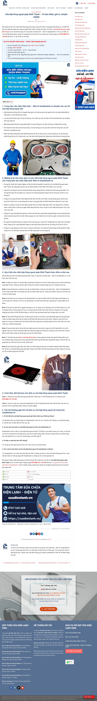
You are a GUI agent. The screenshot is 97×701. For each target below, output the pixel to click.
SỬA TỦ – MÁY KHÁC (61, 8)
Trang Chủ (12, 8)
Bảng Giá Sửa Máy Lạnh (81, 22)
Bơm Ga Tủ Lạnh (79, 63)
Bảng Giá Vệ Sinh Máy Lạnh (82, 28)
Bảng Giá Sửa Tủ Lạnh (80, 54)
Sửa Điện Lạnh (79, 16)
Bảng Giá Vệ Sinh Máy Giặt (82, 48)
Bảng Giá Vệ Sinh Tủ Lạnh (81, 60)
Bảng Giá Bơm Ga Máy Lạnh (82, 34)
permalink (49, 539)
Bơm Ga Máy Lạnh (80, 31)
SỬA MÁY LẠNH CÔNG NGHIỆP (38, 8)
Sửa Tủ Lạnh (78, 51)
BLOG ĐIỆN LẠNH (78, 8)
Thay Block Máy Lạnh (80, 37)
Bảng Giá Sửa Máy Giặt (81, 42)
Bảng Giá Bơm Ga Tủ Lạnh (82, 66)
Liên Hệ (86, 8)
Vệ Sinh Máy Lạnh (79, 25)
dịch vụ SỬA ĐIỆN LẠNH (73, 632)
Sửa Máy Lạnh (78, 19)
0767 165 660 (17, 48)
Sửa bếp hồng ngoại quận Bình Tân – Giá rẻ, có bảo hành (53, 563)
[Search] (77, 3)
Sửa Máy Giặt (78, 39)
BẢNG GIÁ (70, 8)
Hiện (11, 102)
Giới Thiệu (18, 8)
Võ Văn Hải (42, 21)
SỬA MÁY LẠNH (25, 8)
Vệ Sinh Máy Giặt (79, 45)
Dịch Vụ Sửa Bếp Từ (36, 12)
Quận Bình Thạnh (33, 45)
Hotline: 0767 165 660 (74, 651)
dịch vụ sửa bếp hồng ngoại (27, 337)
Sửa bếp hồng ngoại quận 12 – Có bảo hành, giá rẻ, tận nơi (19, 563)
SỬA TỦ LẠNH (50, 8)
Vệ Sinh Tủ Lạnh (79, 57)
